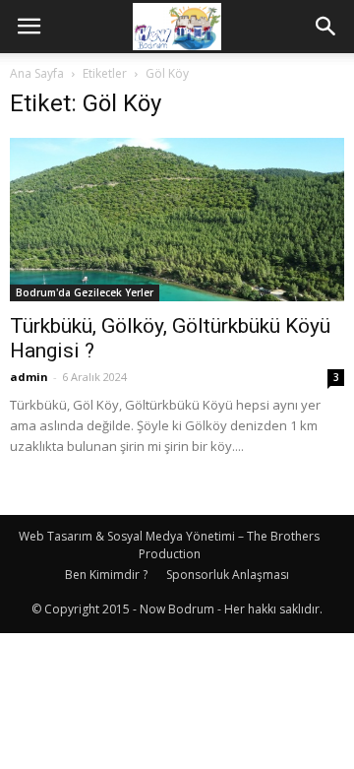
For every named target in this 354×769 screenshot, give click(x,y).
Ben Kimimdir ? (106, 574)
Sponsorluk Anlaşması (227, 574)
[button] (326, 26)
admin (29, 376)
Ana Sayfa (37, 73)
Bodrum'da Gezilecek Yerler (84, 292)
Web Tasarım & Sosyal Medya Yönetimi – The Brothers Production (169, 545)
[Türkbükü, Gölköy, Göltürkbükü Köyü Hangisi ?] (177, 219)
